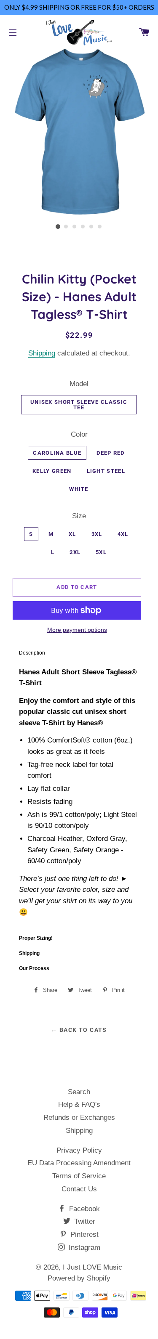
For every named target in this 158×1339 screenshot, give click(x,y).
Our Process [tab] (34, 968)
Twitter (83, 1221)
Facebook (83, 1209)
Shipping (41, 353)
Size (79, 516)
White (78, 489)
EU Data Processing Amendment (79, 1163)
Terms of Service (79, 1176)
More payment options (77, 629)
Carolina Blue (57, 453)
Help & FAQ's (79, 1104)
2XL (75, 552)
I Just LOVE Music (92, 1267)
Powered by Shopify (79, 1278)
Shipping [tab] (29, 953)
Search (79, 1092)
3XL (96, 534)
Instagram (83, 1248)
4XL (123, 534)
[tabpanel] (79, 795)
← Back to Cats (79, 1029)
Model (79, 384)
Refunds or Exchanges (79, 1118)
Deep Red (110, 453)
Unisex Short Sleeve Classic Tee (78, 405)
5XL (101, 552)
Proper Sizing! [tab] (36, 938)
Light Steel (106, 471)
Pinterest (83, 1234)
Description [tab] (32, 653)
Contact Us (79, 1189)
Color (79, 434)
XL (72, 534)
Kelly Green (51, 471)
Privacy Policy (79, 1150)
